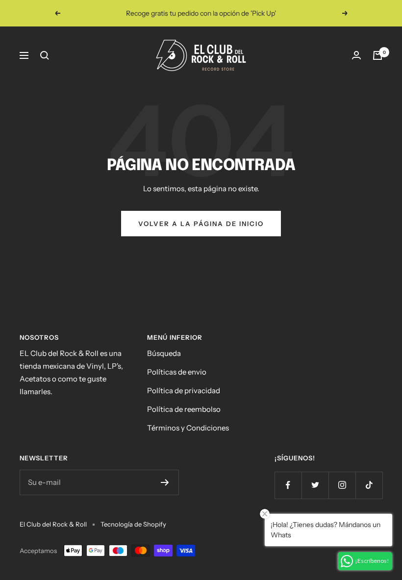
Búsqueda (164, 353)
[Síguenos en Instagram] (341, 485)
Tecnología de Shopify (133, 524)
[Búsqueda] (44, 55)
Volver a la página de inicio (201, 223)
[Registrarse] (165, 482)
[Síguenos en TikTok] (368, 485)
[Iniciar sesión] (356, 55)
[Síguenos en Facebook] (288, 485)
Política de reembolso (184, 409)
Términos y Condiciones (188, 427)
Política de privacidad (183, 390)
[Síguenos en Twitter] (315, 485)
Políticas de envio (176, 372)
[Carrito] (377, 55)
